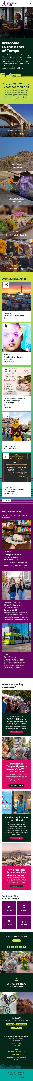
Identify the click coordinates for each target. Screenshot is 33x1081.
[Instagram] (12, 947)
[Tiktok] (16, 947)
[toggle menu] (30, 3)
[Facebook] (8, 947)
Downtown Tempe (18, 1072)
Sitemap (21, 1077)
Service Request (21, 1024)
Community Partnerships (16, 1057)
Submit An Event (16, 1028)
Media (16, 1049)
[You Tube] (24, 947)
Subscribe (16, 940)
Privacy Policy (13, 1077)
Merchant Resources (15, 1052)
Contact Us (10, 1024)
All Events (6, 500)
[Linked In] (20, 947)
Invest (16, 1060)
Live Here (15, 1054)
